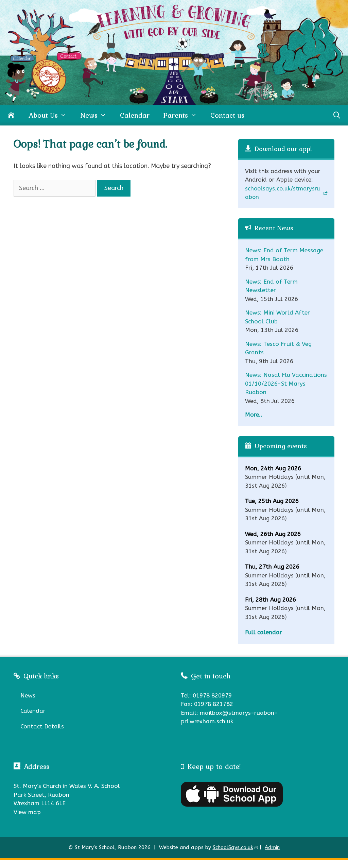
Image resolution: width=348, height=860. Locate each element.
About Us (43, 115)
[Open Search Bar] (337, 115)
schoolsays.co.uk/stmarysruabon (282, 192)
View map (27, 812)
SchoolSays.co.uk (233, 847)
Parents (175, 115)
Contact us (227, 115)
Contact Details (42, 726)
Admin (272, 847)
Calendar (135, 115)
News (89, 115)
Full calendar (263, 632)
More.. (253, 414)
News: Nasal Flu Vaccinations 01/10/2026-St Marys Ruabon (286, 383)
